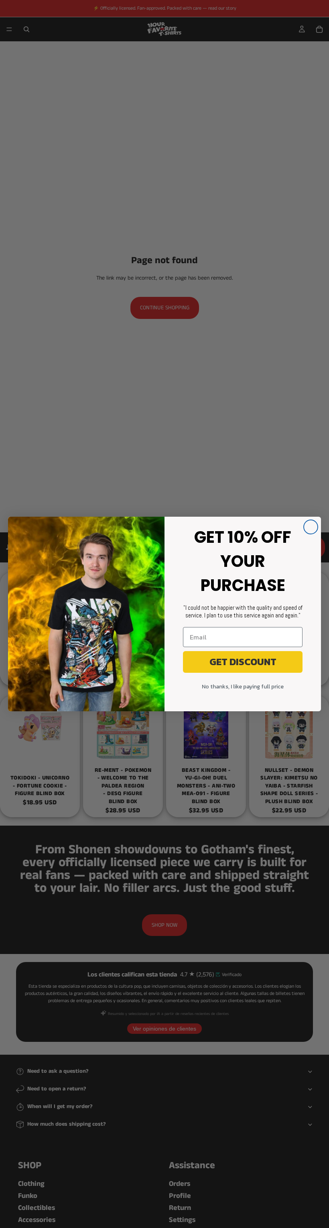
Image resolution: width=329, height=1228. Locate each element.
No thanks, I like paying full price (243, 686)
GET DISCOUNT (242, 662)
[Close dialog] (311, 527)
